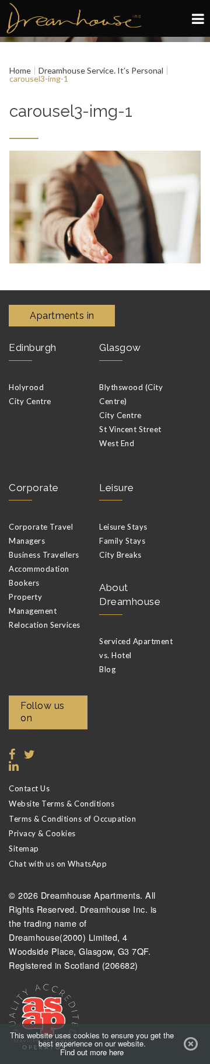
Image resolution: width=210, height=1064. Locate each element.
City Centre (30, 401)
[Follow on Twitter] (27, 754)
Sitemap (24, 848)
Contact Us (29, 788)
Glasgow (120, 347)
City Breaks (120, 554)
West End (116, 443)
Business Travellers (44, 554)
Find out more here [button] (92, 1052)
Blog (107, 669)
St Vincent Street (130, 429)
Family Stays (122, 540)
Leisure (116, 487)
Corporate (34, 487)
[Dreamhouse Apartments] (105, 18)
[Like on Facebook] (12, 754)
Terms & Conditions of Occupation (72, 818)
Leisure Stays (123, 526)
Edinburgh (33, 347)
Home (20, 71)
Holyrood (26, 387)
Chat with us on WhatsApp (58, 863)
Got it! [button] (190, 1044)
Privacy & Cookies (42, 833)
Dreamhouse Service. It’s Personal (100, 71)
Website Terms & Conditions (61, 803)
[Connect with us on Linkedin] (12, 766)
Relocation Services (44, 625)
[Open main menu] (198, 18)
